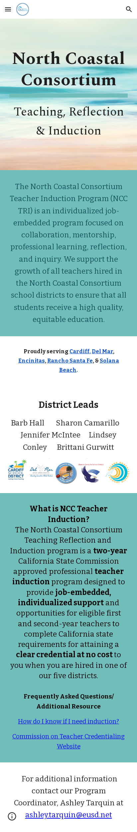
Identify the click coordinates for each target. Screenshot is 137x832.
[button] (8, 9)
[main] (68, 94)
